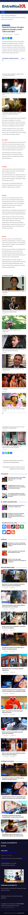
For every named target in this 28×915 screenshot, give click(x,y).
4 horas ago (5, 587)
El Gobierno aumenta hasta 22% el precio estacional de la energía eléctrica (13, 461)
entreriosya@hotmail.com (7, 907)
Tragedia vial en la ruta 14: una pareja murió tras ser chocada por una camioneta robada (17, 487)
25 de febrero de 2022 (7, 34)
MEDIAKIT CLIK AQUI (6, 855)
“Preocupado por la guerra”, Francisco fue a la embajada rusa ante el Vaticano (14, 468)
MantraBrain (21, 913)
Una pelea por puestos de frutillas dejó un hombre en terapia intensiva (16, 479)
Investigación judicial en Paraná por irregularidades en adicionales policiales (17, 495)
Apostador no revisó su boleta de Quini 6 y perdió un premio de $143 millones (17, 544)
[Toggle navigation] (6, 12)
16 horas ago (5, 756)
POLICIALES (4, 644)
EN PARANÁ (4, 812)
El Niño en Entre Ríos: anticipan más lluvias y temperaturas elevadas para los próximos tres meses (16, 515)
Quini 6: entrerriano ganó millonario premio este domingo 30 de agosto (17, 561)
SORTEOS (4, 580)
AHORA (3, 623)
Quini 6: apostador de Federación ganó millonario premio (16, 551)
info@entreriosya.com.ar (7, 847)
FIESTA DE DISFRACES (6, 25)
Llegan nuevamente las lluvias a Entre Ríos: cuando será (16, 506)
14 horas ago (5, 735)
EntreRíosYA (16, 34)
